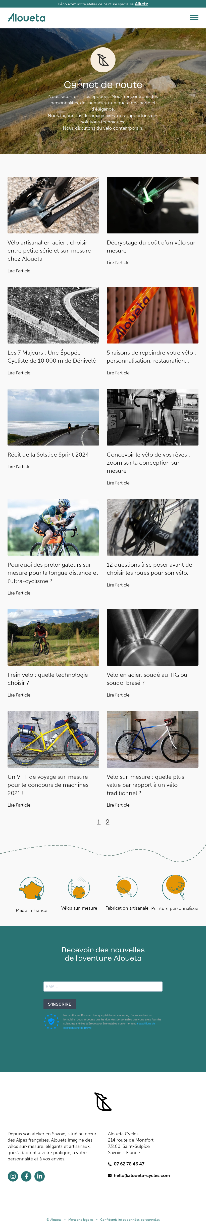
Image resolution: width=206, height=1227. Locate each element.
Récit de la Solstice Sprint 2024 (48, 454)
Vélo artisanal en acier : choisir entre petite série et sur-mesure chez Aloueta (49, 250)
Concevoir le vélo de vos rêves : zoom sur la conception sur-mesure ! (148, 462)
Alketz (141, 4)
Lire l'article (19, 271)
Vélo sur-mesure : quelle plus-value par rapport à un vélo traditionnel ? (147, 784)
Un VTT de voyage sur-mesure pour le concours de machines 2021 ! (48, 784)
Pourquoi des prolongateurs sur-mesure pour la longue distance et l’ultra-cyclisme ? (53, 572)
